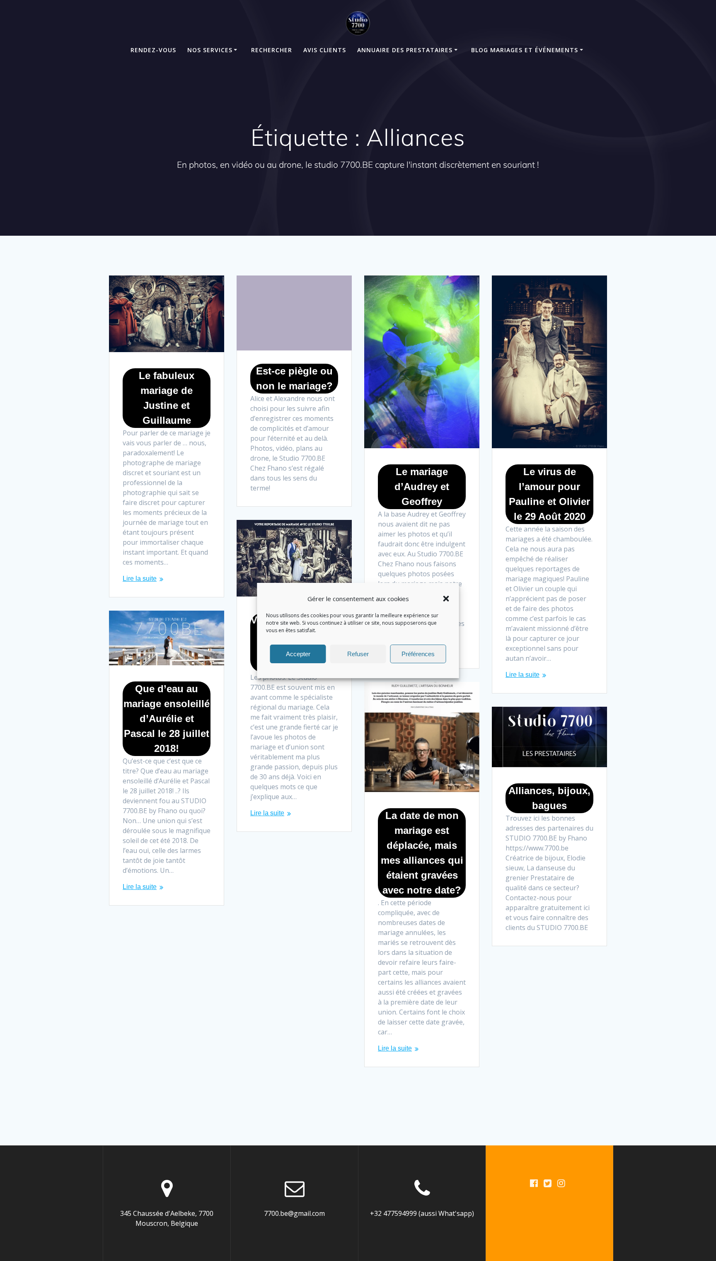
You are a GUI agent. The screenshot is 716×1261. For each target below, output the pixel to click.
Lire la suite (140, 578)
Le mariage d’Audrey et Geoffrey (421, 486)
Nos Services (209, 50)
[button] (446, 598)
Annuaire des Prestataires (404, 50)
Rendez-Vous (153, 50)
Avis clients (324, 50)
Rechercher (271, 50)
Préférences (418, 653)
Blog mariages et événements (524, 50)
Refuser (358, 653)
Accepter (298, 653)
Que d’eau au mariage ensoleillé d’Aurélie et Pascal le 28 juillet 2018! (166, 718)
